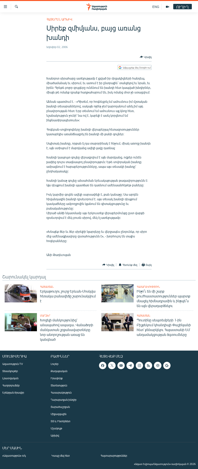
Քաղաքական (59, 371)
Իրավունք (57, 378)
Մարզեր (45, 315)
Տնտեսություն (59, 385)
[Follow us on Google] (167, 365)
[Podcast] (157, 365)
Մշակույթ (56, 428)
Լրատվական (10, 378)
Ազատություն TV (12, 363)
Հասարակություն (148, 286)
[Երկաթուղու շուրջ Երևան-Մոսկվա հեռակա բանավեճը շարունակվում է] (21, 293)
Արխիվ (55, 435)
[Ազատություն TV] (167, 7)
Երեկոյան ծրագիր (13, 392)
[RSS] (148, 365)
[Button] (146, 57)
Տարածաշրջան (60, 406)
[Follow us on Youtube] (121, 365)
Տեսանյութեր (10, 371)
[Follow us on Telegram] (130, 365)
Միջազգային (58, 414)
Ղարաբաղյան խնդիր (63, 399)
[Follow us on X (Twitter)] (111, 365)
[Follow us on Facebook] (102, 365)
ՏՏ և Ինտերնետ (60, 421)
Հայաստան (47, 286)
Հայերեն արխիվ (59, 19)
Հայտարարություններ (114, 455)
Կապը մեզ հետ (60, 455)
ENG (155, 7)
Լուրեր (54, 363)
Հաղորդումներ (11, 385)
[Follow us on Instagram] (139, 365)
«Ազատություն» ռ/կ (14, 455)
